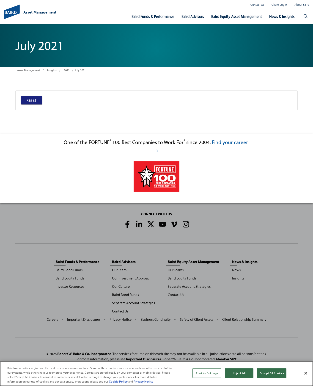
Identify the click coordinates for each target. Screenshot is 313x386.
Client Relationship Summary (244, 319)
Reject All (239, 373)
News (236, 270)
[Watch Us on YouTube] (162, 224)
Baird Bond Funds (69, 270)
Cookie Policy (118, 381)
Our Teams (176, 270)
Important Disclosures (83, 319)
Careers (52, 319)
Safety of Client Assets (196, 319)
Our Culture (121, 286)
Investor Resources (70, 286)
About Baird (301, 4)
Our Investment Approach (131, 278)
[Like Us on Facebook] (127, 224)
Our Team (119, 270)
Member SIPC (226, 359)
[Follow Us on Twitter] (150, 224)
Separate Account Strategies (133, 303)
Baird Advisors (192, 16)
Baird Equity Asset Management (236, 16)
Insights (52, 70)
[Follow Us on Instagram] (185, 224)
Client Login (279, 4)
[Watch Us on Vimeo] (174, 224)
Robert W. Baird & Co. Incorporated (84, 353)
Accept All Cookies (272, 373)
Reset (32, 100)
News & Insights (282, 16)
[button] (305, 16)
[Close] (306, 373)
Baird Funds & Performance (153, 16)
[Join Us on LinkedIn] (139, 224)
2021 (66, 70)
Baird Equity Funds (70, 278)
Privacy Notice (121, 319)
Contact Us (257, 4)
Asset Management (28, 70)
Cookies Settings (207, 373)
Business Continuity (156, 319)
